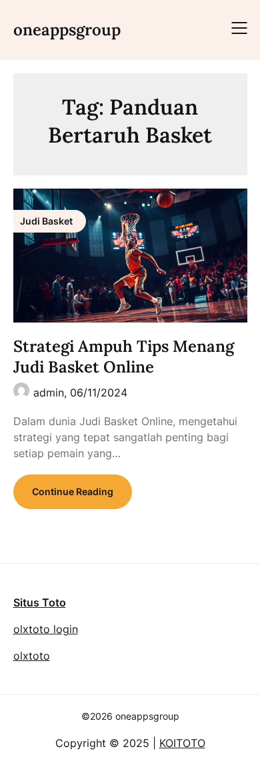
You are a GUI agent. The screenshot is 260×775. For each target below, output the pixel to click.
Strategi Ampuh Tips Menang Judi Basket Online (123, 356)
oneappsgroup (67, 29)
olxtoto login (45, 629)
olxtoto (31, 655)
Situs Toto (39, 602)
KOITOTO (182, 743)
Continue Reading (72, 491)
